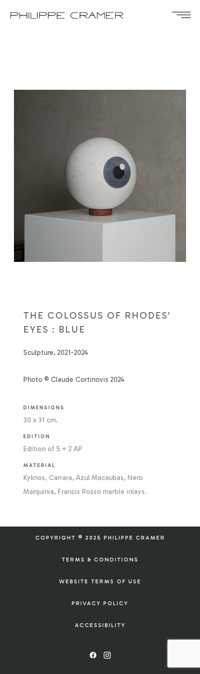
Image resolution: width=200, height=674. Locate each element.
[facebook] (93, 655)
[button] (100, 537)
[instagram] (107, 655)
